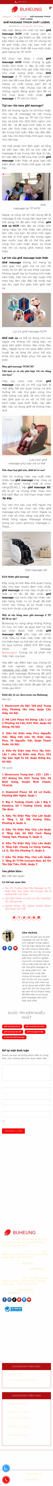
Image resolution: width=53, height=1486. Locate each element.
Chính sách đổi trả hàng (40, 1462)
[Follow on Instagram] (32, 2)
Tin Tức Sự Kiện (20, 17)
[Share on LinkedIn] (39, 918)
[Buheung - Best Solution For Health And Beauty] (26, 9)
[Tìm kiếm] (46, 8)
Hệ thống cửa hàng (27, 1466)
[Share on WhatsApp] (14, 918)
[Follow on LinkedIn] (24, 1299)
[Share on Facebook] (19, 918)
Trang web (7, 1109)
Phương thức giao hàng (40, 1458)
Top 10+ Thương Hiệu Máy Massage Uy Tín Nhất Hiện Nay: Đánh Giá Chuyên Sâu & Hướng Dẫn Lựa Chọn (28, 891)
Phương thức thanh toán (13, 1462)
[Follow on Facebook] (29, 2)
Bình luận (7, 1062)
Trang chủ (7, 17)
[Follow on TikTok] (34, 2)
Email (5, 1097)
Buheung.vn (9, 652)
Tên (4, 1085)
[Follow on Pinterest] (15, 948)
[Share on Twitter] (24, 918)
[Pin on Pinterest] (34, 918)
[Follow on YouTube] (37, 2)
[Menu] (3, 8)
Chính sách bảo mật (39, 1453)
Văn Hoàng (38, 26)
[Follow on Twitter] (10, 948)
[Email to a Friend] (29, 918)
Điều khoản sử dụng (13, 1458)
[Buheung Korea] (19, 1232)
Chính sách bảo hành (13, 1453)
